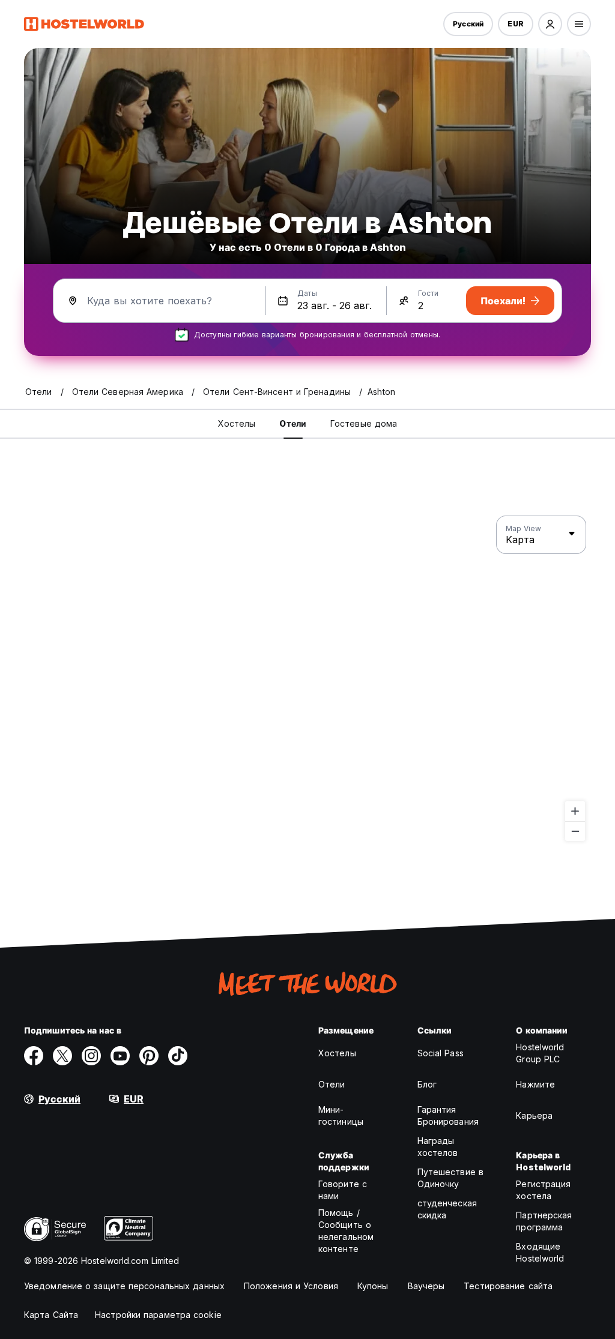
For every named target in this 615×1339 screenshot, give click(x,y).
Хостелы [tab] (237, 423)
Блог (427, 1084)
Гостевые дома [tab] (363, 423)
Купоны (373, 1286)
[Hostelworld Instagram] (91, 1055)
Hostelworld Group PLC (540, 1053)
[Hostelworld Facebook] (33, 1055)
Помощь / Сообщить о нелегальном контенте (346, 1231)
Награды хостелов (437, 1147)
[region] (307, 679)
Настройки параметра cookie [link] (158, 1315)
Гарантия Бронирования (448, 1115)
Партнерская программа (544, 1221)
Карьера (534, 1115)
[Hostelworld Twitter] (62, 1055)
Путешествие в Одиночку (450, 1178)
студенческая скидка (447, 1209)
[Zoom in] (575, 811)
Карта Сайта (51, 1315)
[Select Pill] (550, 24)
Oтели (331, 1084)
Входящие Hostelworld (540, 1252)
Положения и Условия (291, 1286)
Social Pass (440, 1053)
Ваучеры (426, 1286)
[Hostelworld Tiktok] (177, 1055)
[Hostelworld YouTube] (120, 1055)
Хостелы (337, 1053)
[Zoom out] (575, 831)
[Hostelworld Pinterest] (149, 1055)
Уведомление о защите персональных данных (124, 1286)
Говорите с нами (342, 1190)
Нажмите (535, 1084)
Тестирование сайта (508, 1286)
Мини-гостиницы (340, 1115)
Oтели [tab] (292, 423)
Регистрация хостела (543, 1190)
